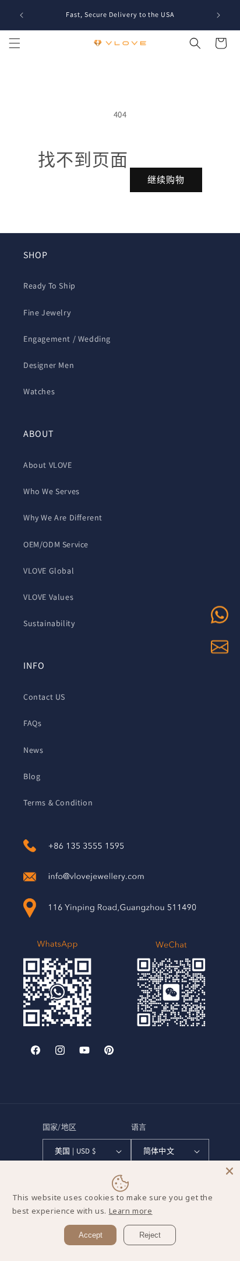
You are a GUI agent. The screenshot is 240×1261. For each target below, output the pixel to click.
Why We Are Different (63, 517)
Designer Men (48, 365)
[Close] (229, 1171)
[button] (14, 43)
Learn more (131, 1211)
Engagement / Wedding (67, 339)
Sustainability (49, 623)
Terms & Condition (58, 802)
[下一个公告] (218, 15)
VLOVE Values (48, 597)
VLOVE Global (48, 570)
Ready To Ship (49, 285)
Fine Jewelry (46, 312)
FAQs (32, 723)
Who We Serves (51, 491)
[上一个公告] (21, 15)
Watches (39, 391)
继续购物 (166, 179)
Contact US (44, 697)
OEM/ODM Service (56, 544)
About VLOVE (47, 465)
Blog (31, 776)
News (33, 750)
